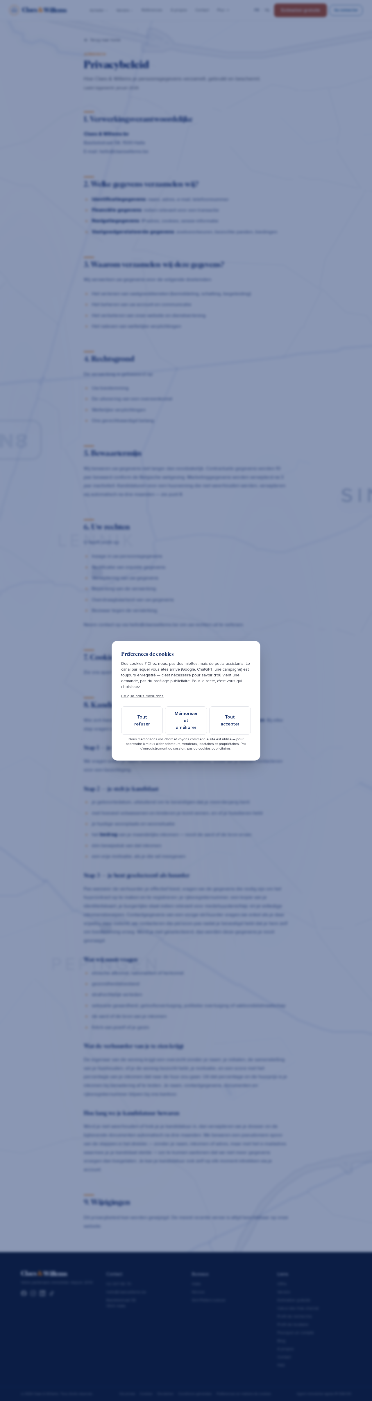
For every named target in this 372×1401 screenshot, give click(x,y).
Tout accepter (230, 720)
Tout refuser (142, 720)
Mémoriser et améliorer (186, 720)
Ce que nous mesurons (142, 696)
